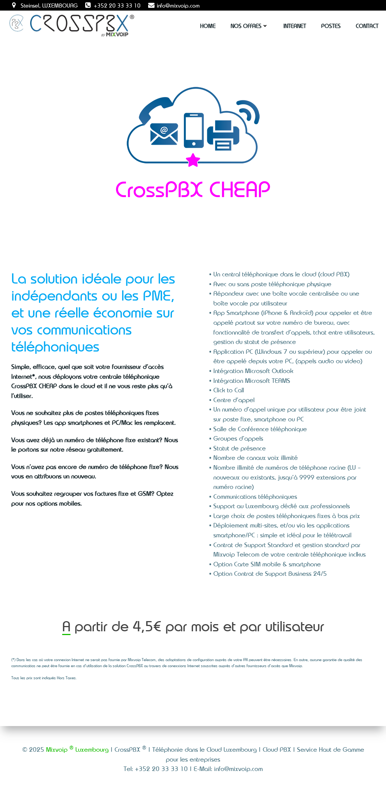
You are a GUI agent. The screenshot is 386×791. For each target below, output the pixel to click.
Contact (367, 25)
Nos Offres (246, 25)
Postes (331, 25)
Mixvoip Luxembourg (77, 749)
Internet (294, 25)
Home (208, 25)
